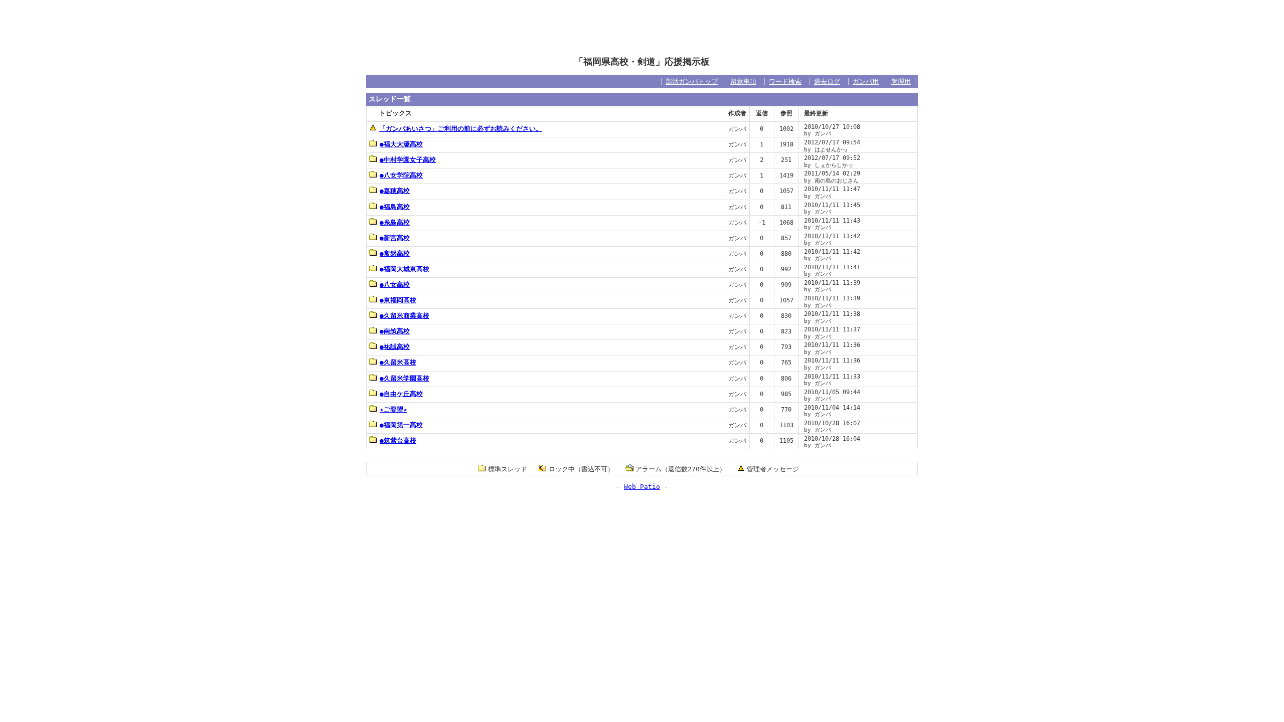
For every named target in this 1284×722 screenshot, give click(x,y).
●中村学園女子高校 (408, 159)
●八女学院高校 (401, 175)
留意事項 (743, 81)
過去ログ (827, 81)
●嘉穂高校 (395, 191)
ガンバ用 (866, 81)
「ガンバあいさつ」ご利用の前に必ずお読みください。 (460, 128)
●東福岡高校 (398, 300)
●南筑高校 (395, 331)
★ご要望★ (393, 409)
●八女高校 (395, 284)
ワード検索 (785, 81)
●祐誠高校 (395, 346)
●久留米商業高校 (404, 315)
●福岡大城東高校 (404, 269)
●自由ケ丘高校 (401, 394)
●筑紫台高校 (398, 440)
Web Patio (642, 486)
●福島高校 (395, 207)
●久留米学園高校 (404, 378)
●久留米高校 (398, 362)
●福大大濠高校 (401, 144)
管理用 (901, 81)
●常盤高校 (395, 253)
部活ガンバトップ (692, 81)
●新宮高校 (395, 238)
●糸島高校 (395, 222)
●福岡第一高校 (401, 425)
